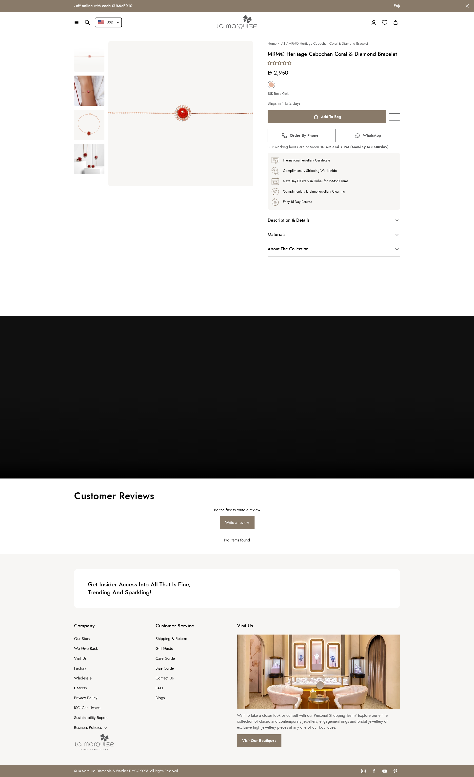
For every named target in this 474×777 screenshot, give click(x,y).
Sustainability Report (91, 718)
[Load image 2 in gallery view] (89, 91)
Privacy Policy (85, 698)
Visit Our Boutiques (259, 741)
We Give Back (86, 649)
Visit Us (80, 658)
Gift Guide (164, 649)
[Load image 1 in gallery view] (89, 56)
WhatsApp (372, 136)
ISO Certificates (87, 708)
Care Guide (165, 658)
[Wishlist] (384, 22)
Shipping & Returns (171, 639)
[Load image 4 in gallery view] (89, 159)
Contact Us (165, 678)
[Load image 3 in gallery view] (89, 125)
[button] (76, 22)
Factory (80, 668)
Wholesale (83, 678)
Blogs (160, 698)
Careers (80, 688)
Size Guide (165, 668)
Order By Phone (304, 136)
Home (272, 43)
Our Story (82, 639)
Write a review (237, 523)
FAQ (159, 688)
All (283, 43)
